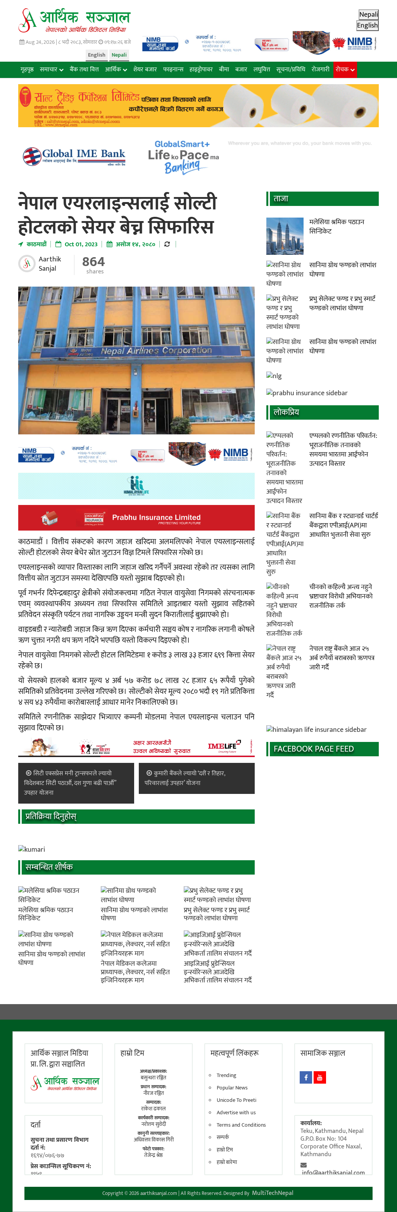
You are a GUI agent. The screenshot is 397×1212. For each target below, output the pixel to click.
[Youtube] (320, 1077)
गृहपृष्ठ (27, 69)
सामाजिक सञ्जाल (322, 1053)
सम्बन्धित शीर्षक (49, 867)
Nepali (119, 54)
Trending (226, 1075)
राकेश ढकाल (153, 1108)
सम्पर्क (223, 1137)
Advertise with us (236, 1112)
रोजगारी (321, 69)
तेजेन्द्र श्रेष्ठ (153, 1155)
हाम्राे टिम (132, 1053)
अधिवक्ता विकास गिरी (154, 1139)
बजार (241, 69)
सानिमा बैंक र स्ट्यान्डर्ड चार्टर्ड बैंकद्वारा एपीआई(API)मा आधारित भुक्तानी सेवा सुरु (343, 525)
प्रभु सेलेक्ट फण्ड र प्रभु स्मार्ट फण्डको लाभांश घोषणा (217, 914)
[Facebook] (306, 1077)
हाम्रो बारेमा (227, 1162)
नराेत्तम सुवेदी (154, 1124)
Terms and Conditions (241, 1125)
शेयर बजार (145, 69)
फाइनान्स (173, 69)
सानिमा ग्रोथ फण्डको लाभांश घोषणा (134, 914)
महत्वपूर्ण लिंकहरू (235, 1053)
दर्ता (36, 1125)
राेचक (342, 69)
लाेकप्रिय (286, 412)
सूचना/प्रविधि (291, 69)
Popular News (232, 1087)
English (96, 54)
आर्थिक (113, 69)
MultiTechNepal (272, 1193)
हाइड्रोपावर (201, 69)
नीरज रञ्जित (153, 1093)
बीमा (224, 69)
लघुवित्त (262, 69)
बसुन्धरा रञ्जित (153, 1077)
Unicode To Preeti (236, 1100)
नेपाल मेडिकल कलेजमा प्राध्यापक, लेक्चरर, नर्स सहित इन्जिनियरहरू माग (135, 972)
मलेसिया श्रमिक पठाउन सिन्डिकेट (45, 914)
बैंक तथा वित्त (84, 69)
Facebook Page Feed (314, 749)
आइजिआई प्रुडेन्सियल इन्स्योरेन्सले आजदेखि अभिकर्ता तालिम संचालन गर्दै (218, 972)
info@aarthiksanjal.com (333, 1173)
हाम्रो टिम (225, 1149)
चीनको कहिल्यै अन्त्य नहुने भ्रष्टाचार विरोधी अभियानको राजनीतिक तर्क (341, 596)
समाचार (48, 69)
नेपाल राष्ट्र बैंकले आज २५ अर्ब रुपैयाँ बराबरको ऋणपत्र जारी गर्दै (342, 658)
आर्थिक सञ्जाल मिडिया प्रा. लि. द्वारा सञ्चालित (59, 1059)
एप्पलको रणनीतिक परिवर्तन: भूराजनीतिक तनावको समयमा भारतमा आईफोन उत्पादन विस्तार (343, 450)
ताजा (281, 199)
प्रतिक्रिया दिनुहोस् (51, 816)
